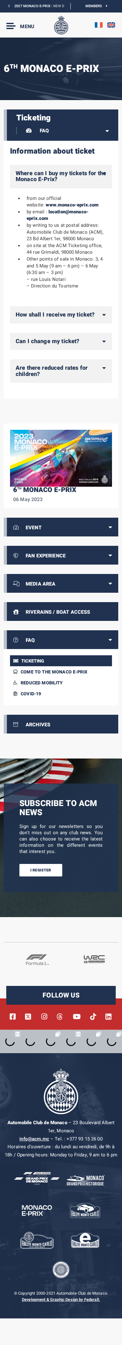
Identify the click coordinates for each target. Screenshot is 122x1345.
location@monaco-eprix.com (58, 215)
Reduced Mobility (42, 683)
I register (40, 870)
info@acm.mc (34, 1138)
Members (95, 6)
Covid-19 (31, 694)
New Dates (54, 6)
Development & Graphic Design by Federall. (61, 1299)
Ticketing (32, 661)
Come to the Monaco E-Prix (54, 672)
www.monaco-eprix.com (72, 204)
